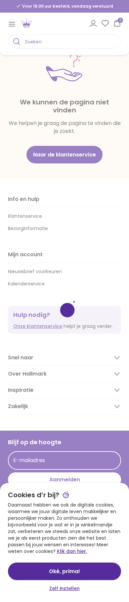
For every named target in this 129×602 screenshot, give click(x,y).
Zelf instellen (64, 588)
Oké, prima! (64, 571)
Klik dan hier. (72, 551)
